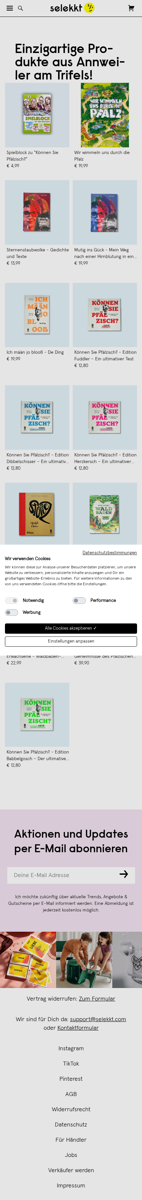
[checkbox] (11, 601)
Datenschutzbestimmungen (110, 552)
